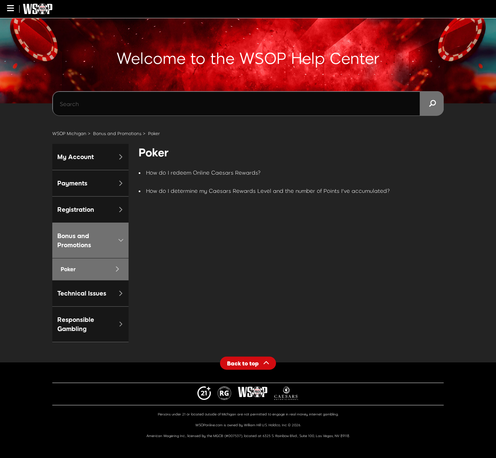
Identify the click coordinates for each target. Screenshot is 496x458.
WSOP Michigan (69, 133)
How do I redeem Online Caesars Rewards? (203, 172)
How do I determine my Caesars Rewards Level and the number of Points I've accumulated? (268, 190)
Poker (154, 133)
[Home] (38, 9)
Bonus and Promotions (117, 133)
